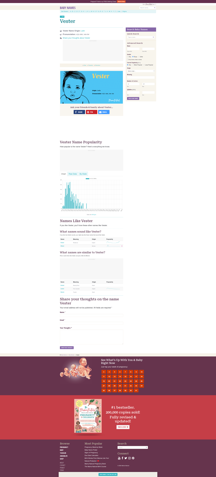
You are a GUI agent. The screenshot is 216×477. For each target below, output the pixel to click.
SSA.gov (94, 214)
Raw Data (73, 173)
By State (83, 173)
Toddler (63, 453)
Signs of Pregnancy (91, 452)
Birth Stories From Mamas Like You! (97, 458)
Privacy (62, 468)
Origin (129, 68)
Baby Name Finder (91, 450)
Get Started (64, 11)
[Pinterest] (133, 459)
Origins (124, 11)
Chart (63, 173)
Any (130, 57)
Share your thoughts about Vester (76, 37)
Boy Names (71, 355)
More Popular (138, 65)
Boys (135, 57)
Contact (62, 465)
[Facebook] (122, 459)
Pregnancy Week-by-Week (93, 447)
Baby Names (68, 8)
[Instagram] (129, 459)
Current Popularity (134, 63)
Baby (61, 450)
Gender (129, 54)
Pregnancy (64, 447)
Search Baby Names (133, 98)
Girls (141, 57)
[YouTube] (119, 459)
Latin (83, 30)
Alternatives (97, 65)
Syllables (131, 89)
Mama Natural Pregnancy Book (95, 464)
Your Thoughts (66, 328)
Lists (119, 11)
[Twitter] (125, 459)
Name (62, 312)
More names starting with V (107, 474)
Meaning (129, 74)
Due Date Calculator (91, 455)
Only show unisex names (135, 59)
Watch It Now (121, 1)
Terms (62, 470)
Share (85, 65)
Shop (62, 459)
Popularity (91, 65)
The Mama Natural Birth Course (95, 466)
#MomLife (63, 456)
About (62, 462)
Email (62, 320)
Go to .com (149, 4)
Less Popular (149, 65)
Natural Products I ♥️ (92, 461)
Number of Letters (132, 81)
